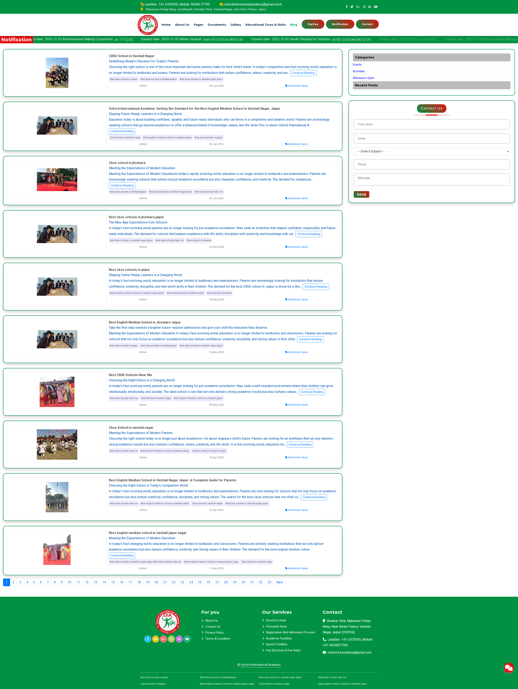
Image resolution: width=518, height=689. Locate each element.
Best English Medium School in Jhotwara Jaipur (145, 322)
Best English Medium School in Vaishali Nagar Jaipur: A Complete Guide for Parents (172, 480)
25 (200, 582)
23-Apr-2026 (216, 509)
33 (269, 582)
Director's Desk (276, 620)
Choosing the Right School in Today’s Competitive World (148, 485)
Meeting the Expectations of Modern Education (142, 168)
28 (226, 582)
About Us (182, 25)
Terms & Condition (217, 638)
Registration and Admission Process (290, 632)
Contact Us (212, 626)
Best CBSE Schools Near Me (130, 375)
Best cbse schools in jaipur (129, 270)
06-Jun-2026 (216, 144)
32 (261, 582)
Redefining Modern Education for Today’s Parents (144, 61)
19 (148, 582)
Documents (217, 25)
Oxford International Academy (261, 665)
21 (165, 582)
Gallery (235, 25)
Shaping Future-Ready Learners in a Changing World (145, 114)
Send (361, 194)
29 (235, 582)
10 (69, 582)
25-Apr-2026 (216, 457)
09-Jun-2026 (216, 85)
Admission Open (298, 85)
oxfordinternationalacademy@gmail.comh (253, 4)
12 (87, 582)
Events (357, 64)
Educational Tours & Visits (265, 25)
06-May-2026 (216, 404)
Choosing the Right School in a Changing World (142, 380)
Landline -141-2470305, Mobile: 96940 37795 (177, 4)
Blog (293, 25)
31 (252, 582)
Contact (367, 24)
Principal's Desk (276, 626)
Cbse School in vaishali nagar (131, 428)
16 (121, 582)
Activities (359, 71)
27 (217, 582)
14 (104, 582)
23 (182, 582)
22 (174, 582)
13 (95, 582)
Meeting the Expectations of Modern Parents (141, 433)
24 (191, 582)
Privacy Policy (214, 632)
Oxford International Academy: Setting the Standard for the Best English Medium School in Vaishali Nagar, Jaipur (194, 109)
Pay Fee (313, 24)
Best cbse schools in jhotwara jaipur (136, 217)
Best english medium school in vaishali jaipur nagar (148, 533)
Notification (340, 24)
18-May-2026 (216, 299)
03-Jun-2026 (216, 198)
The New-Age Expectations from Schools (138, 222)
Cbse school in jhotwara (127, 163)
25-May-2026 (216, 246)
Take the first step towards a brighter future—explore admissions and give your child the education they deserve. (188, 328)
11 (78, 582)
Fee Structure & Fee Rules (283, 650)
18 (139, 582)
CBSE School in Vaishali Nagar (131, 56)
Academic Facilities (279, 638)
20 (156, 582)
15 (113, 582)
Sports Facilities (276, 644)
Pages (198, 25)
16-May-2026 (216, 352)
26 (208, 582)
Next (279, 582)
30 (243, 582)
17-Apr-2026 (216, 568)
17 (130, 582)
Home (166, 25)
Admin (143, 85)
